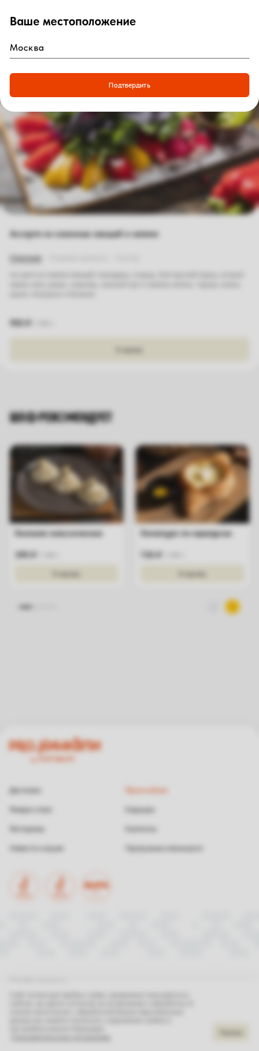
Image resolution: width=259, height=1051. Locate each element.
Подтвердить (129, 85)
